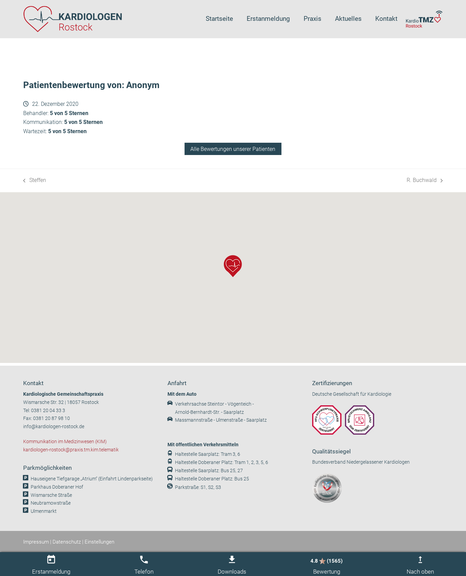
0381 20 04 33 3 (48, 410)
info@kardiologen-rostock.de (53, 427)
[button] (232, 266)
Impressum (36, 542)
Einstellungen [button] (99, 542)
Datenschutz (67, 542)
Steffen (34, 181)
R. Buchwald (422, 181)
